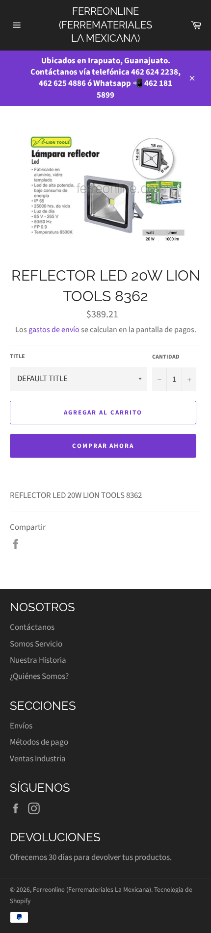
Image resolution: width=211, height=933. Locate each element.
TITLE (17, 357)
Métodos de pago (39, 742)
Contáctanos (32, 627)
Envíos (21, 726)
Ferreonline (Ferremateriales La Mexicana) (105, 24)
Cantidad (166, 357)
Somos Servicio (36, 644)
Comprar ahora (103, 445)
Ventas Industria (38, 759)
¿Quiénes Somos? (39, 676)
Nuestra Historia (38, 660)
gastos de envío (53, 329)
